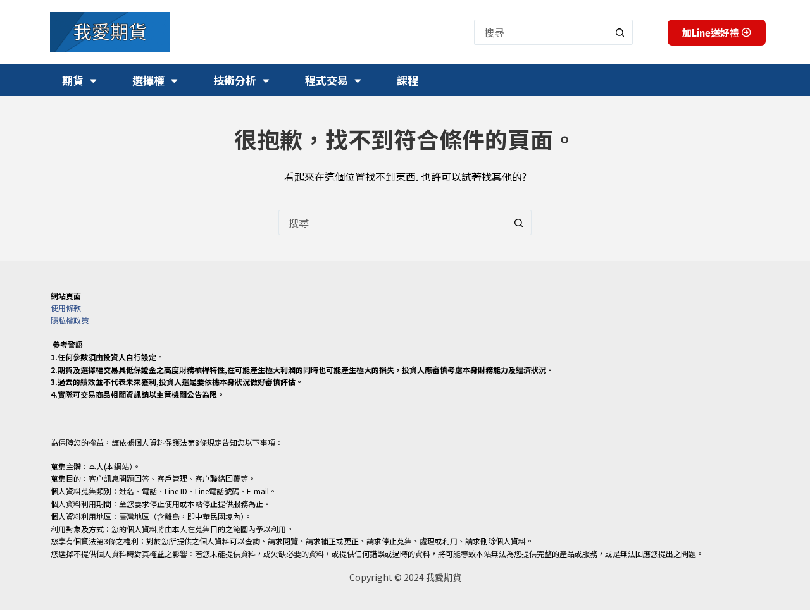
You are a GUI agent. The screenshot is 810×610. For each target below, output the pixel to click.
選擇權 (148, 80)
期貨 (73, 80)
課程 (407, 80)
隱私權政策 (70, 320)
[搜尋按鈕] (620, 32)
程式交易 (326, 80)
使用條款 (66, 307)
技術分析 (234, 80)
